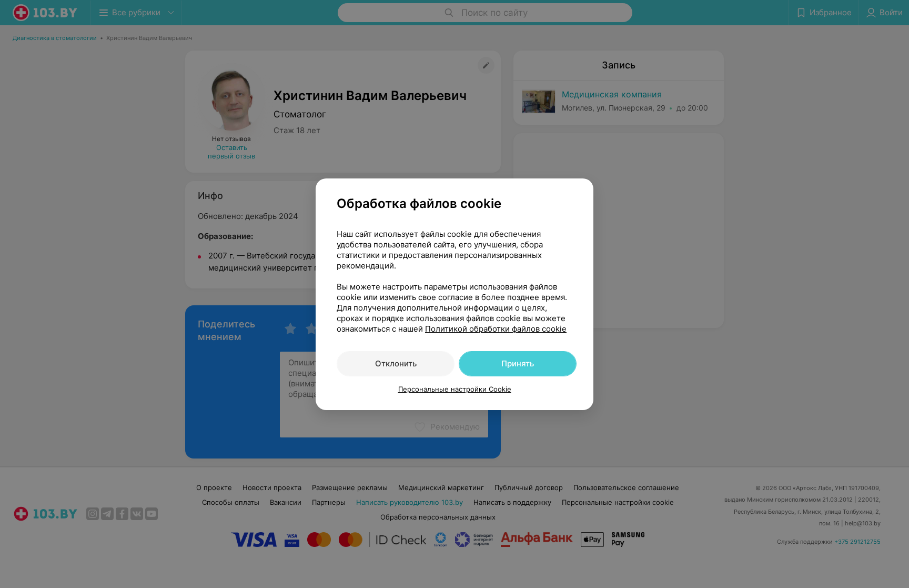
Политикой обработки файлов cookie (496, 329)
